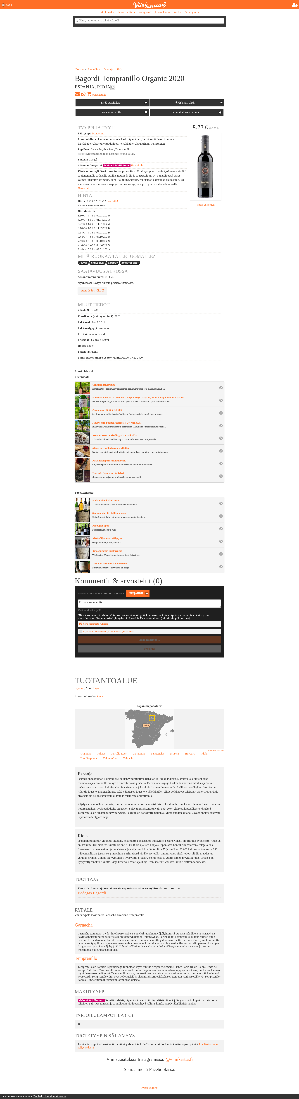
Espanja (108, 69)
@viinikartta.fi (179, 1059)
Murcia (174, 753)
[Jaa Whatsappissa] (83, 93)
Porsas (83, 263)
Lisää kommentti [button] (110, 112)
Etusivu (80, 69)
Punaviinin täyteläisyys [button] (112, 87)
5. (148, 731)
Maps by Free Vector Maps (215, 750)
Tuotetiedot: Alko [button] (91, 290)
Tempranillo (86, 958)
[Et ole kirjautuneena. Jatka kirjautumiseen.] (295, 5)
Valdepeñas (110, 758)
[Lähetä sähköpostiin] (77, 93)
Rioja (120, 69)
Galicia (101, 753)
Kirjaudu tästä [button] (186, 102)
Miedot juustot (129, 263)
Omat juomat (192, 12)
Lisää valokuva (205, 204)
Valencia (128, 758)
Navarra (190, 753)
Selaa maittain (126, 12)
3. (140, 720)
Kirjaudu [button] (135, 593)
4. (166, 719)
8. (151, 717)
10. (148, 734)
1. (157, 720)
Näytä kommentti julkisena (95, 624)
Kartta (177, 12)
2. (130, 715)
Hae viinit (137, 165)
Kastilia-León (119, 753)
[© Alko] (205, 166)
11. (160, 734)
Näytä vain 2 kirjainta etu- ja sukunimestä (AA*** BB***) (108, 631)
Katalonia (139, 753)
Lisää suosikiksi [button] (110, 102)
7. (154, 714)
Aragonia (85, 753)
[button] (7, 5)
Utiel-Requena (88, 758)
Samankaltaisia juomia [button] (185, 112)
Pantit (112, 201)
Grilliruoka (97, 263)
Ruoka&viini (162, 12)
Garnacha (84, 924)
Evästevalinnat (149, 1087)
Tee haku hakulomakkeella (49, 1096)
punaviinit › (95, 69)
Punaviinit (98, 133)
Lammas (113, 263)
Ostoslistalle (98, 94)
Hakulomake (106, 12)
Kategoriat (145, 12)
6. (155, 739)
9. (157, 731)
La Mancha (157, 753)
